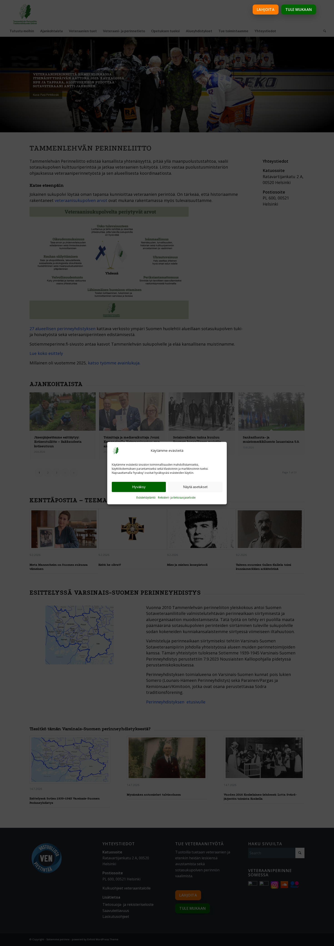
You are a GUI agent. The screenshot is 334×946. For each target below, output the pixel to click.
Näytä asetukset (195, 487)
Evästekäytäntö (146, 498)
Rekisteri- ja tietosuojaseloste (177, 498)
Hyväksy (139, 487)
